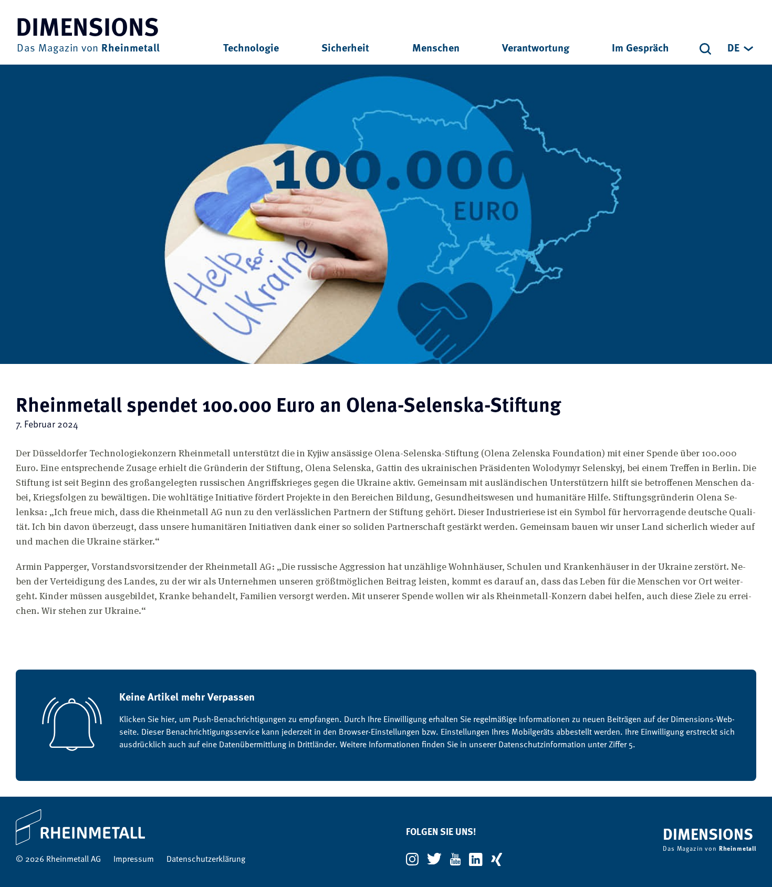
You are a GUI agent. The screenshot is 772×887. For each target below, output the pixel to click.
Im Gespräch (640, 49)
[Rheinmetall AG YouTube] (455, 859)
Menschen (436, 49)
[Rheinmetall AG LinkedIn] (475, 859)
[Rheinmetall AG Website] (130, 827)
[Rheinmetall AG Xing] (496, 859)
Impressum (133, 859)
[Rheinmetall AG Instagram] (412, 859)
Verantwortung (535, 49)
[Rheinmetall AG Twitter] (434, 859)
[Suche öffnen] (705, 49)
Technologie (251, 49)
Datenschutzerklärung (205, 859)
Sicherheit (345, 49)
